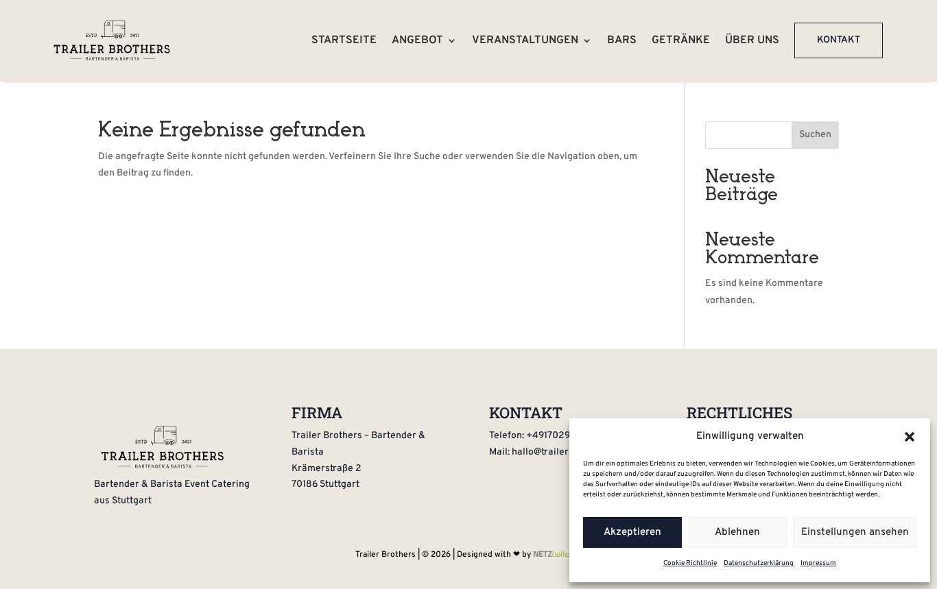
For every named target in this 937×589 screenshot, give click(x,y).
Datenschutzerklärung (759, 563)
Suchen (815, 135)
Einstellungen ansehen (855, 532)
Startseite (344, 40)
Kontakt (838, 40)
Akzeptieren (632, 532)
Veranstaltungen (525, 40)
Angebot (417, 40)
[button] (909, 437)
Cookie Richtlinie (690, 563)
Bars (622, 40)
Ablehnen (737, 532)
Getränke (681, 40)
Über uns (752, 40)
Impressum (818, 563)
